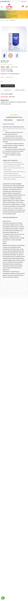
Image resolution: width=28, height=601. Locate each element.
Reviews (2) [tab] (20, 120)
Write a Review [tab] (8, 120)
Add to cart (8, 90)
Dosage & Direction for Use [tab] (14, 117)
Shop (7, 20)
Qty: (2, 81)
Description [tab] (14, 115)
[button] (26, 6)
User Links (23, 1)
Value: (2, 77)
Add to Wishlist (20, 90)
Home (2, 20)
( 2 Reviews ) (10, 64)
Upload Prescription (9, 85)
